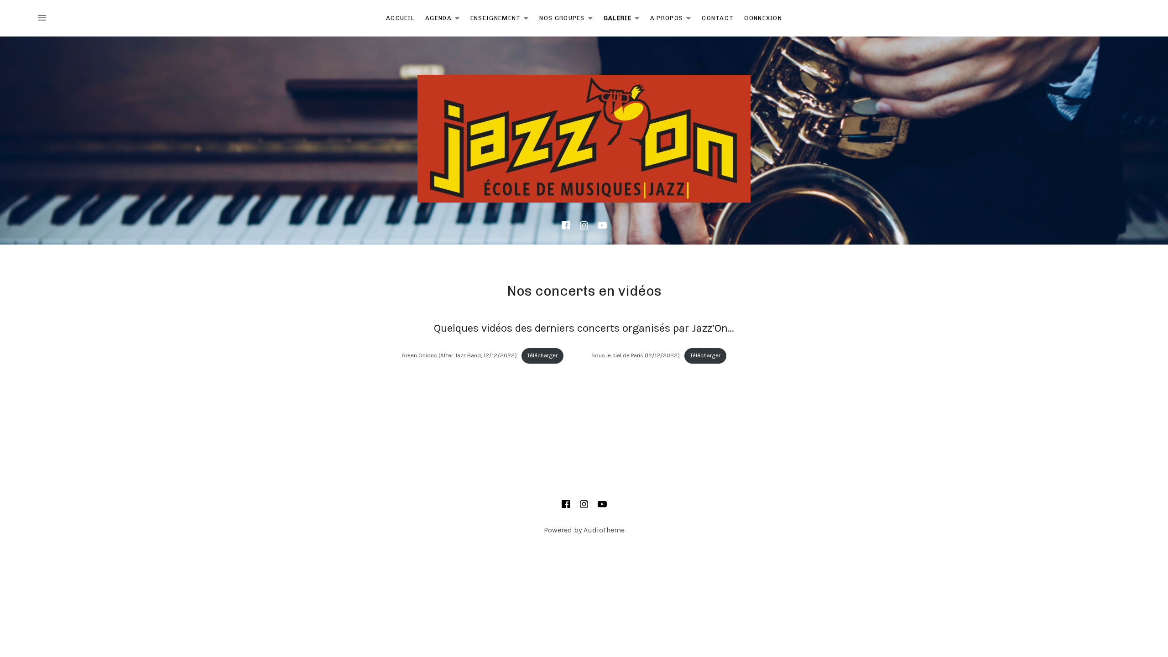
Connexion (763, 18)
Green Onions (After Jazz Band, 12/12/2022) (459, 355)
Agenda (444, 20)
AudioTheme (604, 530)
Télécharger (542, 355)
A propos (673, 20)
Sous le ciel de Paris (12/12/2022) (635, 355)
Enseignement (502, 20)
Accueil (400, 18)
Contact (718, 18)
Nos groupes (568, 20)
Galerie (624, 20)
